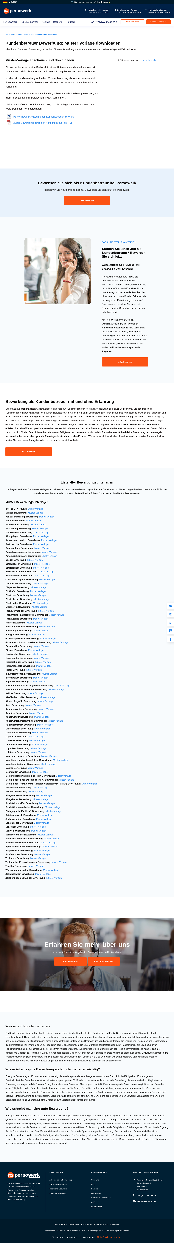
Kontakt (46, 22)
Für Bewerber (10, 22)
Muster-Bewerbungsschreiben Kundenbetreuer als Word (42, 116)
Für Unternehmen (29, 22)
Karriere (94, 1189)
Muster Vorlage (35, 509)
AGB (93, 1202)
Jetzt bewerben (132, 22)
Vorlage (51, 638)
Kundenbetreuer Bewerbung (46, 34)
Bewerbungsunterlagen (24, 34)
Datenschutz (96, 1207)
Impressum (96, 1193)
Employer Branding (57, 1193)
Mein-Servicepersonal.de (109, 1237)
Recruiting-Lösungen (58, 1189)
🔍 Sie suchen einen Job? (90, 2)
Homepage (9, 34)
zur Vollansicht (148, 60)
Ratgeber (70, 22)
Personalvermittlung (58, 1184)
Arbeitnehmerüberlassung (60, 1180)
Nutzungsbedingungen (101, 1198)
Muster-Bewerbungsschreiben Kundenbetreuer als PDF (42, 122)
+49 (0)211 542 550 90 (106, 22)
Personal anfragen (158, 22)
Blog (93, 1184)
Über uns (57, 22)
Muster (43, 638)
